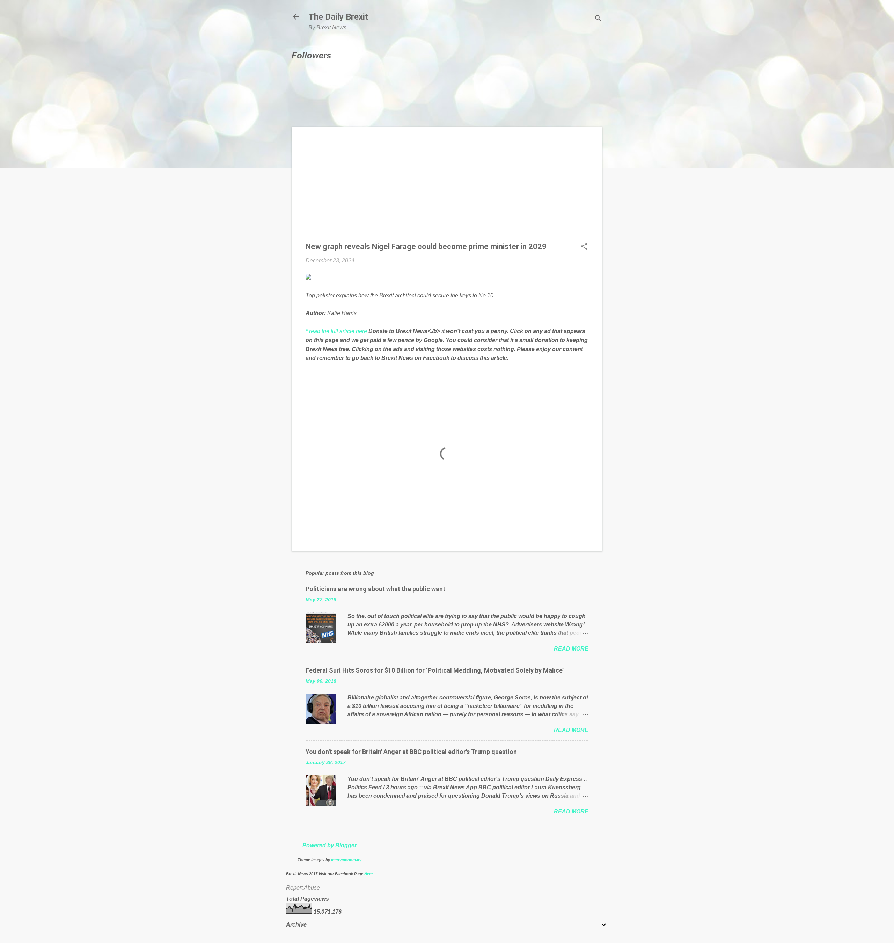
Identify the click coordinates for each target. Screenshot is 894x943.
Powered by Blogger (329, 845)
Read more (571, 649)
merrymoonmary (346, 860)
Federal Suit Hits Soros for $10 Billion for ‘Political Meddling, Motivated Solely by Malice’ (435, 670)
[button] (584, 247)
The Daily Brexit (338, 17)
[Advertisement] (447, 190)
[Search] (598, 19)
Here (368, 874)
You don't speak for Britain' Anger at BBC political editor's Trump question (411, 751)
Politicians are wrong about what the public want (375, 589)
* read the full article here (336, 331)
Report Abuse (303, 888)
